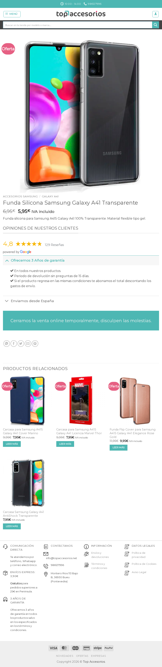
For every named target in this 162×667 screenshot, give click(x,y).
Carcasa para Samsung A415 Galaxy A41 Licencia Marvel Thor (79, 431)
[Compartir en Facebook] (13, 343)
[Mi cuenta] (155, 14)
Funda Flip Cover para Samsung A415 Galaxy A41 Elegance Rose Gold (132, 433)
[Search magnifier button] (155, 24)
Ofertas (82, 655)
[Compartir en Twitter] (21, 343)
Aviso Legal (139, 572)
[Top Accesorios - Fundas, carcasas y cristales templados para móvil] (81, 14)
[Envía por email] (28, 343)
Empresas (98, 655)
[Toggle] (7, 260)
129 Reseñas (54, 245)
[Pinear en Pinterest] (35, 343)
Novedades (64, 655)
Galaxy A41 (50, 196)
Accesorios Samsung (20, 196)
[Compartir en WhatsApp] (6, 343)
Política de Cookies (144, 563)
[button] (12, 14)
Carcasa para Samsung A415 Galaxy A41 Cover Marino (23, 431)
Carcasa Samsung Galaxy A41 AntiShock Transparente (23, 514)
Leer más (12, 444)
